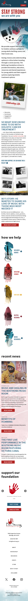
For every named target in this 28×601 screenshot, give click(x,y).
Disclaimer (14, 573)
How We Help (14, 551)
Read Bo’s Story (10, 225)
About (14, 547)
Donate (23, 5)
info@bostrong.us (14, 541)
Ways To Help (14, 568)
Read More (8, 410)
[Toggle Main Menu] (25, 2)
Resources (14, 556)
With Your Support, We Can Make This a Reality (13, 161)
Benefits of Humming (8, 420)
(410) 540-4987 (14, 539)
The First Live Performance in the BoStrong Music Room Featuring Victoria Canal (13, 445)
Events (14, 560)
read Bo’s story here (18, 136)
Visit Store (14, 504)
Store (14, 564)
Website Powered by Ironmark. (14, 595)
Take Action (14, 510)
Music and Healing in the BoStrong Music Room (14, 390)
